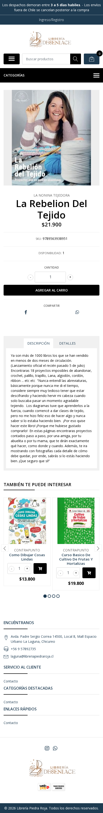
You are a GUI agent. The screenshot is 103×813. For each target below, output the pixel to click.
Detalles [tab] (67, 343)
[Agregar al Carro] (40, 568)
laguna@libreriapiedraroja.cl (32, 656)
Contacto (11, 681)
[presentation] (4, 548)
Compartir (52, 306)
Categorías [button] (14, 75)
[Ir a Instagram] (47, 748)
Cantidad (51, 267)
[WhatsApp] (55, 748)
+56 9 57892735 (23, 649)
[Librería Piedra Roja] (49, 39)
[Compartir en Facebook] (26, 312)
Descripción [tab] (38, 343)
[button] (45, 596)
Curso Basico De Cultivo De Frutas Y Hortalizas (76, 559)
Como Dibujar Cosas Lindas (27, 556)
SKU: (39, 239)
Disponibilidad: (50, 253)
